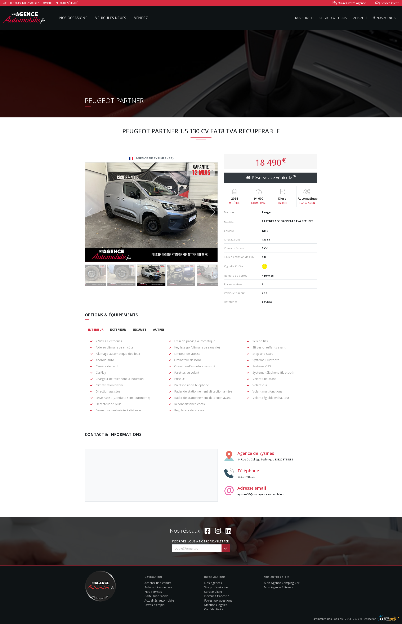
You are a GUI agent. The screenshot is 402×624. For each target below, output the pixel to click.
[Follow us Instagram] (218, 530)
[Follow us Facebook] (207, 530)
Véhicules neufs (110, 18)
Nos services (304, 18)
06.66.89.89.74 (246, 477)
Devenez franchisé (216, 596)
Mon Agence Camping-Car (281, 583)
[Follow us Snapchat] (228, 530)
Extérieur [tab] (118, 330)
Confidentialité (214, 609)
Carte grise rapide (156, 596)
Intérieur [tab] (95, 330)
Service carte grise (334, 18)
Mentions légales (215, 605)
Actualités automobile (159, 600)
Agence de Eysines (255, 453)
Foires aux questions (218, 600)
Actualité (360, 18)
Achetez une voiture (157, 583)
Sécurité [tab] (139, 330)
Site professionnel (216, 587)
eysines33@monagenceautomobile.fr (261, 494)
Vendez (141, 18)
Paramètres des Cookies (327, 619)
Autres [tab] (159, 330)
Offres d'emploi (154, 605)
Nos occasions (73, 18)
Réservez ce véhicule (273, 177)
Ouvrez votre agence (351, 3)
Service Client (213, 592)
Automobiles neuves (158, 587)
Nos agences (386, 18)
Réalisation (370, 619)
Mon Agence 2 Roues (278, 587)
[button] (213, 212)
